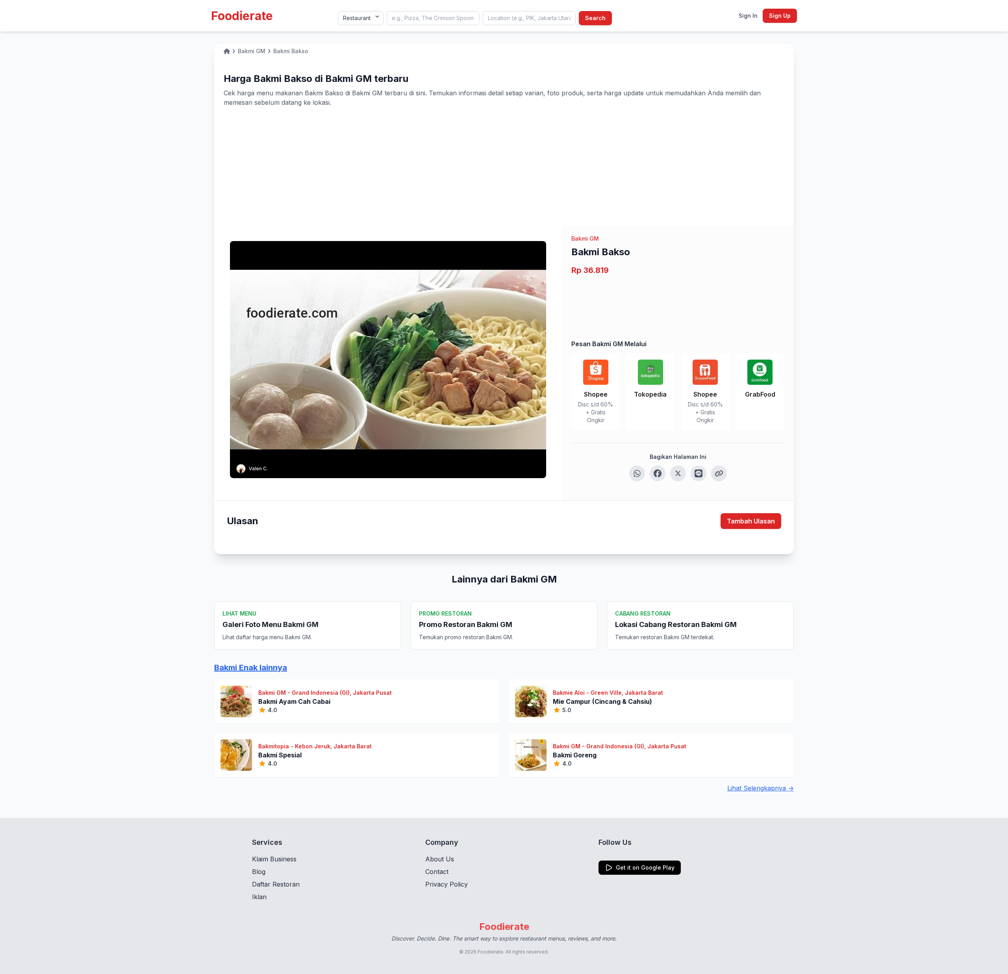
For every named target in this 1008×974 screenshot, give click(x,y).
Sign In (748, 15)
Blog (258, 872)
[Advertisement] (504, 166)
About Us (439, 859)
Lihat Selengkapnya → (760, 788)
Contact (436, 872)
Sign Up (780, 15)
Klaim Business (274, 859)
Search (595, 18)
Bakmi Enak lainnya (250, 667)
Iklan (259, 897)
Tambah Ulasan (751, 521)
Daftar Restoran (276, 884)
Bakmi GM (585, 238)
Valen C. (258, 468)
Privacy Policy (446, 884)
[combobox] (433, 18)
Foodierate (242, 16)
